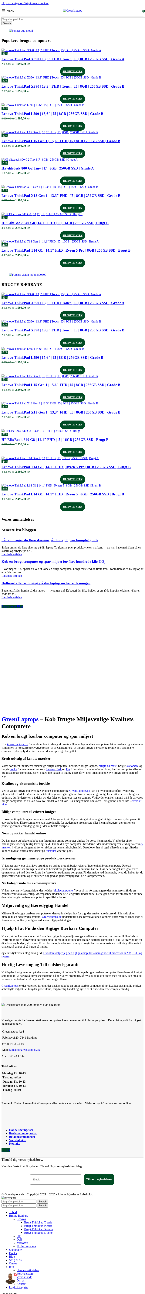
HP (19, 1236)
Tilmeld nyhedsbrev (99, 1179)
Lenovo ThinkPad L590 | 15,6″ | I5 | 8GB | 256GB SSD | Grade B (52, 114)
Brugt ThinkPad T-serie (38, 1222)
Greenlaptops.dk (52, 916)
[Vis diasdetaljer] (21, 30)
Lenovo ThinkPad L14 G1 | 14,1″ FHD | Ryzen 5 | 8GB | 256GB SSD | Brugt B (63, 494)
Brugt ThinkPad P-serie (38, 1225)
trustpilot (51, 850)
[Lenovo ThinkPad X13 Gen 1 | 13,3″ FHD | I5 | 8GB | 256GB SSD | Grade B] (50, 186)
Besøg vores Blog (12, 606)
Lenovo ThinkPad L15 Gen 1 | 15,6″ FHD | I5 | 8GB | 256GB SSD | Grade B (61, 141)
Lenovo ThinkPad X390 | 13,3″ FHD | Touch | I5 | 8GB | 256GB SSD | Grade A (63, 59)
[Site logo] (72, 10)
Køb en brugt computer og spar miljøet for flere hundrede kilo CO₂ (53, 561)
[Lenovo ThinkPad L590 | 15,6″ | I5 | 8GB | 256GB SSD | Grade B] (43, 105)
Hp (68, 769)
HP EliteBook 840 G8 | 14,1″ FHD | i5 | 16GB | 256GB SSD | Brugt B (55, 223)
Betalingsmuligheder (22, 1136)
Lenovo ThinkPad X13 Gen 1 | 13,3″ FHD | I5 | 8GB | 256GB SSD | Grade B (61, 196)
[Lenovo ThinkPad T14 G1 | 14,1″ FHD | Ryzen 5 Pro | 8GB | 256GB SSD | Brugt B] (50, 241)
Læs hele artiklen (12, 554)
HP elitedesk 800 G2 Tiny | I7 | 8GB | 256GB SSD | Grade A (48, 168)
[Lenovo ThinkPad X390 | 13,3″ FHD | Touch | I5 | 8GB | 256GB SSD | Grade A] (51, 50)
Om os (21, 1280)
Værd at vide (17, 1140)
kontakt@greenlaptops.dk (24, 1049)
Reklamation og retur (23, 1133)
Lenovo (50, 769)
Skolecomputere (26, 1246)
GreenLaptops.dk (17, 744)
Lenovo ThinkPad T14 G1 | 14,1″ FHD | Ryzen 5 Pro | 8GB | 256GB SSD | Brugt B (66, 250)
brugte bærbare (108, 765)
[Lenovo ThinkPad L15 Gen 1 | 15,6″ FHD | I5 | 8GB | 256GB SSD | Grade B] (50, 132)
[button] (72, 71)
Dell (59, 769)
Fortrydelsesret (25, 1273)
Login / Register (18, 1287)
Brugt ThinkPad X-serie (38, 1229)
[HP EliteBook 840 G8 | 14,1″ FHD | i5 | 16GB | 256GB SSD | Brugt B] (42, 214)
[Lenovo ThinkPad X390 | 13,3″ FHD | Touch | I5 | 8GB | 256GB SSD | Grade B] (51, 77)
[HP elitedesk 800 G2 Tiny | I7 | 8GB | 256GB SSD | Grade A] (40, 159)
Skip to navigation (13, 3)
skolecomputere (63, 890)
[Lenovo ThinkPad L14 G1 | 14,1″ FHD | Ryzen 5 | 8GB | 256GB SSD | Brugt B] (51, 485)
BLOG (6, 1150)
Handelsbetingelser (21, 1130)
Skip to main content (36, 3)
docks (13, 769)
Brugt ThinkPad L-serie (38, 1232)
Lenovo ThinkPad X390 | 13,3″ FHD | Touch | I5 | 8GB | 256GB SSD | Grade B (63, 86)
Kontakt (14, 1143)
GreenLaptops (20, 719)
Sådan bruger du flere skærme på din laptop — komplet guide (50, 540)
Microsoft (22, 1243)
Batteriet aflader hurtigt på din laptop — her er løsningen (46, 583)
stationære (132, 765)
